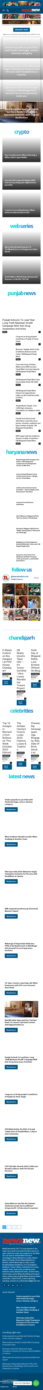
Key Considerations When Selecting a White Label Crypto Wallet (21, 156)
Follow (36, 578)
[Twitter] (17, 1285)
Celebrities (6, 755)
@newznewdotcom (19, 576)
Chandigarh (6, 674)
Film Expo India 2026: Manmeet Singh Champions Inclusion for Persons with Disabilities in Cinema (21, 874)
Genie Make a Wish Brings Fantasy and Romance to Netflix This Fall (21, 278)
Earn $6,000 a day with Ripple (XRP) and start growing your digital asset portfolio (20, 182)
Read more (6, 682)
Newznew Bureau (20, 694)
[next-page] (19, 1227)
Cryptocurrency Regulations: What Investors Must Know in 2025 (20, 211)
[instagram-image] (8, 589)
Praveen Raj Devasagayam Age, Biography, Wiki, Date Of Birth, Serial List (35, 738)
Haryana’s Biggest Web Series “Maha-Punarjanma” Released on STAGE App (28, 530)
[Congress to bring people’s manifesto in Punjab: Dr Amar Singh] (8, 339)
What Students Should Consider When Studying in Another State (21, 838)
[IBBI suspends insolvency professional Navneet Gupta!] (21, 898)
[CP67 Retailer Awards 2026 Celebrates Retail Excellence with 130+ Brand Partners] (21, 1155)
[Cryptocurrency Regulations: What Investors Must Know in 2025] (21, 204)
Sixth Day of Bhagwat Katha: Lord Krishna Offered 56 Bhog (36, 660)
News (4, 332)
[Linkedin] (13, 1285)
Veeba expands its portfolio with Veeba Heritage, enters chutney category (19, 802)
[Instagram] (8, 1285)
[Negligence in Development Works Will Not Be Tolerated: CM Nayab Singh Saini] (8, 544)
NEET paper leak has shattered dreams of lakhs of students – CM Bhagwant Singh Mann (27, 438)
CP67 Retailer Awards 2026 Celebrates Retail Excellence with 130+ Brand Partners (21, 1168)
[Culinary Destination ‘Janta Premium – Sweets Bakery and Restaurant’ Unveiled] (8, 490)
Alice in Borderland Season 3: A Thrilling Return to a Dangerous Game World (21, 249)
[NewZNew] (31, 10)
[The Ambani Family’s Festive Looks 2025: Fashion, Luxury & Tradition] (21, 718)
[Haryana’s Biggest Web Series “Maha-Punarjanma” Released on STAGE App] (8, 530)
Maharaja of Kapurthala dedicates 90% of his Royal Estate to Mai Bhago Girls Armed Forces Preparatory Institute (21, 947)
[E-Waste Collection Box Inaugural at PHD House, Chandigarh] (7, 645)
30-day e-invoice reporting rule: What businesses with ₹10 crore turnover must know (21, 985)
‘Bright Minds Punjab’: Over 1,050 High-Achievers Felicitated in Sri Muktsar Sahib (28, 408)
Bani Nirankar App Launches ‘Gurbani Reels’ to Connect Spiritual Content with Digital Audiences (21, 1022)
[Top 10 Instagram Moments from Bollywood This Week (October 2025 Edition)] (7, 718)
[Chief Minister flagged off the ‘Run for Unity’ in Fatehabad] (8, 517)
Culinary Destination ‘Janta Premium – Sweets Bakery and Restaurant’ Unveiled (27, 490)
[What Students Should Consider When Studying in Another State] (21, 826)
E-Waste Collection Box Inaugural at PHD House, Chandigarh (7, 660)
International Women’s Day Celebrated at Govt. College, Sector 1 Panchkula (27, 476)
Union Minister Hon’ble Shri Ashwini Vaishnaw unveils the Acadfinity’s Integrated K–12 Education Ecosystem (21, 1205)
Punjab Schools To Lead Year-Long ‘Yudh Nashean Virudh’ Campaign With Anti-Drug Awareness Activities (18, 324)
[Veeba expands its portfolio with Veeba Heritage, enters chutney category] (21, 47)
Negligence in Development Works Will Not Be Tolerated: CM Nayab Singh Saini (28, 544)
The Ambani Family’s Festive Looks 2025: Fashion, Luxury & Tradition (21, 736)
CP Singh (5, 676)
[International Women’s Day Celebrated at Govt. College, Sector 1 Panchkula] (8, 476)
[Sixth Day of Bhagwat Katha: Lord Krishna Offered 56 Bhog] (36, 645)
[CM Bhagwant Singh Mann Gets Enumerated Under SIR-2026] (8, 382)
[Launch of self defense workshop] (8, 503)
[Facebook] (4, 1285)
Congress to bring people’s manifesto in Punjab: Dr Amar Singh (27, 339)
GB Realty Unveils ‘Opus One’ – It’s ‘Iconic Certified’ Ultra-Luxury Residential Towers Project (21, 669)
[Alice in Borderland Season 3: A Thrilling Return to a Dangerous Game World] (21, 243)
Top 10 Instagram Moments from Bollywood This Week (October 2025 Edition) (7, 738)
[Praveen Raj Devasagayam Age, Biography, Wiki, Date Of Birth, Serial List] (36, 718)
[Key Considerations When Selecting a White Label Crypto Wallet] (21, 149)
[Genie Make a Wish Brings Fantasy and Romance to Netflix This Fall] (21, 271)
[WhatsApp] (21, 1285)
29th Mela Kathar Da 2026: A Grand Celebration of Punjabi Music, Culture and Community (21, 1131)
